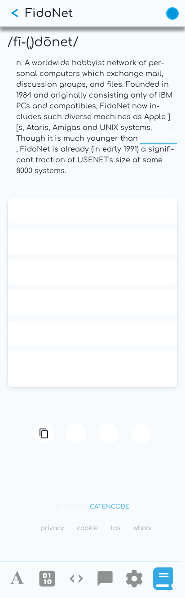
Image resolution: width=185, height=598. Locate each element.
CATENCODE (109, 507)
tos (115, 528)
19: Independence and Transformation (92, 272)
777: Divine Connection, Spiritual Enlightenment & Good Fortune (92, 369)
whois (142, 528)
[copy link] (44, 433)
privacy (52, 528)
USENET (158, 138)
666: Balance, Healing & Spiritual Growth (92, 303)
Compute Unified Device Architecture (92, 333)
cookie (87, 528)
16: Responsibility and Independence (92, 241)
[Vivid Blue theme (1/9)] (172, 13)
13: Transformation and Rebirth (92, 211)
